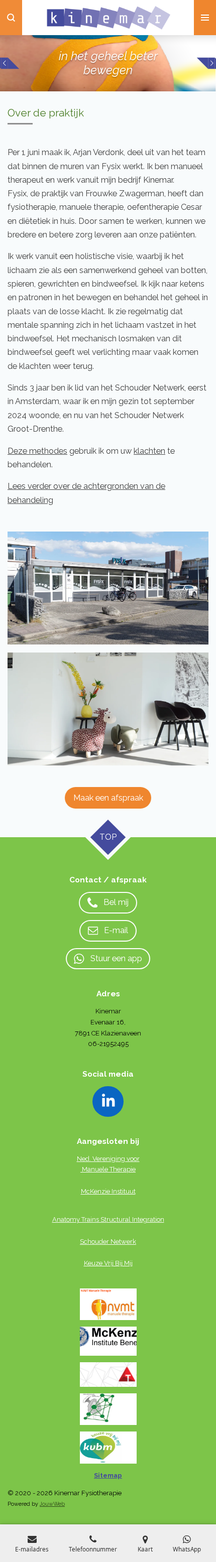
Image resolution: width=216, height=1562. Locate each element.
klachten (149, 451)
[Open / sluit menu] (205, 17)
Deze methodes (37, 451)
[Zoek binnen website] (11, 17)
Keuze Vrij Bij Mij (108, 1263)
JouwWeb (52, 1504)
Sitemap (108, 1475)
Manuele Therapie (109, 1169)
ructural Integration (135, 1219)
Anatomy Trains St (79, 1219)
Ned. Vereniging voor (108, 1158)
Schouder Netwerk (108, 1241)
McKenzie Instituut (108, 1191)
